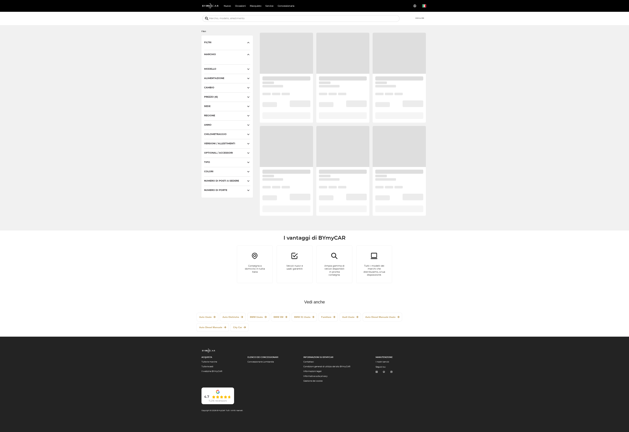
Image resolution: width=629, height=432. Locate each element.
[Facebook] (384, 372)
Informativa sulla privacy (315, 376)
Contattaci (308, 362)
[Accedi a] (415, 6)
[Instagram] (391, 372)
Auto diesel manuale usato (380, 317)
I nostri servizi (382, 362)
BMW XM (278, 317)
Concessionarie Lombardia (261, 362)
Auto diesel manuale (210, 327)
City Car (237, 327)
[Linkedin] (377, 372)
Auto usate (205, 317)
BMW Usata (256, 317)
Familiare (326, 317)
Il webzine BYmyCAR (211, 371)
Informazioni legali (312, 371)
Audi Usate (348, 317)
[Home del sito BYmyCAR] (210, 6)
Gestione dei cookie (313, 381)
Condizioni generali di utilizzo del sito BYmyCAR (326, 367)
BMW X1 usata (302, 317)
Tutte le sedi (207, 367)
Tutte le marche (209, 362)
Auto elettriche (230, 317)
